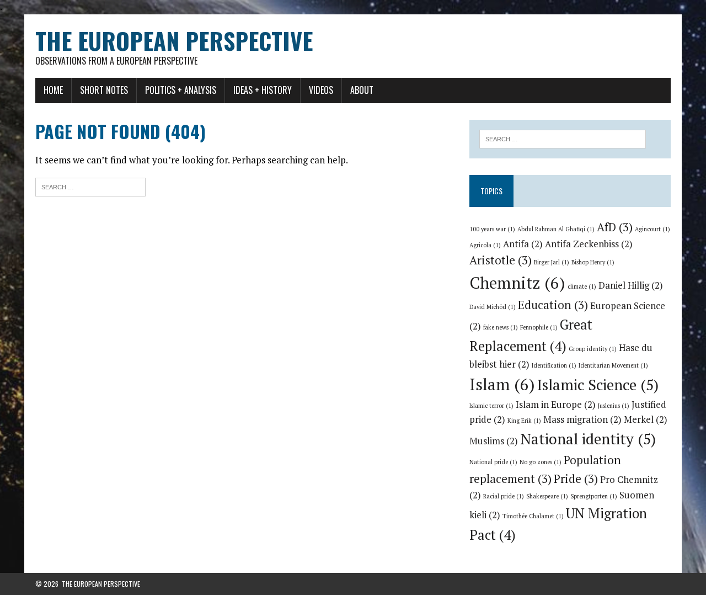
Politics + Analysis (180, 90)
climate (582, 286)
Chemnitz (517, 282)
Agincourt (652, 229)
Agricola (485, 245)
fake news (500, 327)
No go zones (540, 462)
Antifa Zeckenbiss (589, 244)
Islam (502, 384)
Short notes (104, 90)
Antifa (523, 244)
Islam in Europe (556, 405)
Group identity (593, 349)
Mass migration (582, 419)
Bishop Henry (592, 262)
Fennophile (539, 327)
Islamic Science (598, 385)
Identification (554, 365)
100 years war (492, 229)
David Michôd (492, 307)
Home (53, 90)
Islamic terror (491, 406)
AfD (615, 227)
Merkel (645, 419)
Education (553, 304)
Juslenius (613, 406)
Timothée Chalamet (533, 516)
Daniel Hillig (630, 285)
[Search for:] (90, 185)
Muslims (493, 441)
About (361, 90)
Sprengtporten (593, 496)
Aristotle (500, 260)
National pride (493, 462)
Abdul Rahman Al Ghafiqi (556, 229)
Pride (576, 478)
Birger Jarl (551, 262)
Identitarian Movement (613, 365)
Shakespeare (547, 496)
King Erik (524, 420)
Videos (321, 90)
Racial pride (503, 496)
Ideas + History (262, 90)
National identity (588, 439)
